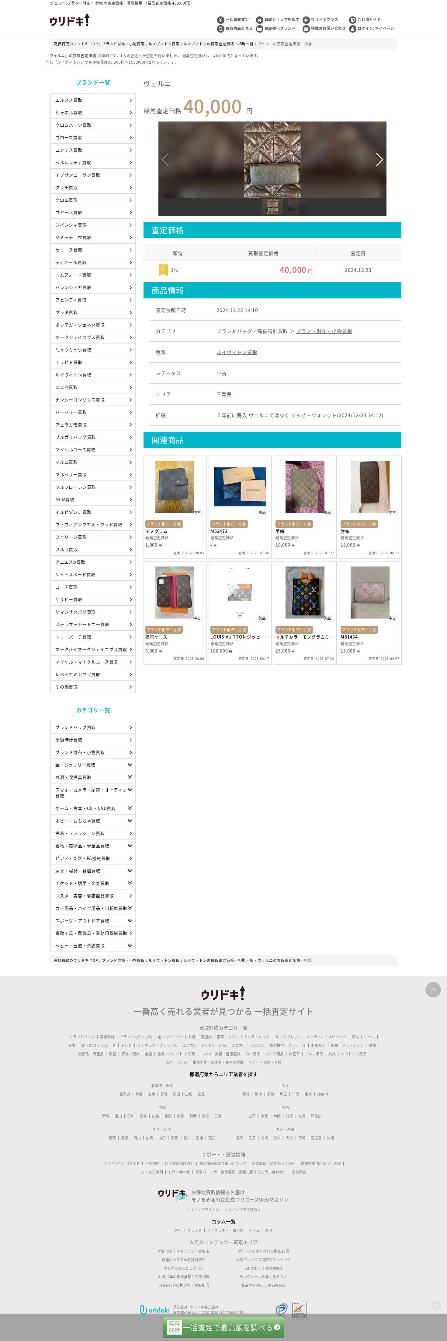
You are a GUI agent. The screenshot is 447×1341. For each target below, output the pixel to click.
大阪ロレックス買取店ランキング (263, 1259)
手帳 (280, 531)
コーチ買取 (66, 587)
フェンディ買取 (71, 300)
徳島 (174, 1138)
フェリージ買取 (71, 537)
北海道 (124, 1094)
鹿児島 (316, 1138)
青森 (139, 1094)
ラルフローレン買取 (75, 487)
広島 (149, 1138)
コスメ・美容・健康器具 (220, 1054)
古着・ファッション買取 (80, 833)
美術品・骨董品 (91, 1054)
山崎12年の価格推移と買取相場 (184, 1276)
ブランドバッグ (82, 1037)
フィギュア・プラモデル (157, 1045)
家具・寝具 (130, 1054)
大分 (289, 1138)
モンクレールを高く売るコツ (263, 1276)
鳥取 (112, 1138)
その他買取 (66, 687)
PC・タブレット (288, 1037)
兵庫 (289, 1116)
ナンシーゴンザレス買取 (80, 399)
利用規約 (152, 1163)
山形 (188, 1094)
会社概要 (299, 1172)
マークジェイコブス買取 (80, 337)
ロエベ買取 (66, 387)
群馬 (271, 1094)
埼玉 (283, 1094)
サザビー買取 (68, 599)
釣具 (332, 1054)
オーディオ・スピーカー (326, 1037)
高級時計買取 (68, 740)
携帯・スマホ (228, 1037)
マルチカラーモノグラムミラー (304, 637)
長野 (168, 1116)
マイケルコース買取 (75, 449)
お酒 (192, 1037)
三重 (218, 1116)
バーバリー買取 (71, 412)
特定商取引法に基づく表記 (274, 1163)
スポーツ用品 (176, 1062)
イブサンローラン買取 (77, 175)
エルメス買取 (68, 100)
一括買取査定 (237, 19)
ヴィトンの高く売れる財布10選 (263, 1251)
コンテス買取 (68, 150)
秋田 (176, 1094)
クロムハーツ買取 (73, 125)
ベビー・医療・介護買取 (80, 945)
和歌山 (316, 1116)
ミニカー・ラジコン (247, 1045)
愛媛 (199, 1138)
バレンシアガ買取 (73, 287)
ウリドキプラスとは (202, 1210)
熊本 (277, 1138)
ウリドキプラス (324, 19)
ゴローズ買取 (68, 137)
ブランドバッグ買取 (75, 727)
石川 (130, 1116)
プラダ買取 (66, 312)
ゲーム (369, 1037)
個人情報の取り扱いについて (223, 1163)
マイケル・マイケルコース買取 (86, 662)
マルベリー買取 (71, 474)
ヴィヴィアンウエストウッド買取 (89, 524)
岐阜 (180, 1116)
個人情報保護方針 (179, 1163)
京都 (264, 1116)
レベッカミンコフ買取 (77, 674)
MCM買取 (64, 499)
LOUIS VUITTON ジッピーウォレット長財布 (239, 637)
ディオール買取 (71, 262)
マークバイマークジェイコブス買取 (91, 649)
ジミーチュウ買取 (73, 237)
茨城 (246, 1094)
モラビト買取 (68, 362)
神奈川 (322, 1094)
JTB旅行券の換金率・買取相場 (184, 1285)
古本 (71, 1045)
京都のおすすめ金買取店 (263, 1268)
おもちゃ (318, 1045)
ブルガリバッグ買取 (75, 437)
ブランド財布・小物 (136, 1037)
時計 (178, 1230)
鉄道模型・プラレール (287, 1045)
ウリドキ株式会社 (204, 1307)
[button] (379, 159)
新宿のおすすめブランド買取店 (183, 1251)
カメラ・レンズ (256, 1037)
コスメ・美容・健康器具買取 (84, 895)
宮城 (164, 1094)
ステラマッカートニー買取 (82, 624)
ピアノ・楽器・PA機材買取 (82, 858)
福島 (201, 1094)
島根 (124, 1138)
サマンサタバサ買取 (75, 612)
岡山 (137, 1138)
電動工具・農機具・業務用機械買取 (91, 933)
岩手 (151, 1094)
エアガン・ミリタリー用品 (204, 1045)
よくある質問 (152, 1172)
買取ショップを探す (282, 19)
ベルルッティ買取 (73, 162)
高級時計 (107, 1037)
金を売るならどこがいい (184, 1268)
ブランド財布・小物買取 (80, 752)
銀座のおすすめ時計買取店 (184, 1259)
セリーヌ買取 (68, 250)
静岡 (193, 1116)
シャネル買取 (68, 112)
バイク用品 (274, 1054)
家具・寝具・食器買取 (77, 871)
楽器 (112, 1054)
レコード (108, 1045)
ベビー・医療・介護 (265, 1062)
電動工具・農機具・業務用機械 (218, 1062)
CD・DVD (88, 1045)
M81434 (349, 637)
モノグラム (156, 531)
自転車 (294, 1054)
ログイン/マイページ (376, 28)
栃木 (258, 1094)
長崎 (264, 1138)
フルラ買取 (66, 549)
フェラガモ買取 (71, 424)
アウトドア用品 (353, 1054)
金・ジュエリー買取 (75, 765)
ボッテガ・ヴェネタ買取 (80, 325)
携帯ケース (156, 637)
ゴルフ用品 (314, 1054)
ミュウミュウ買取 (73, 350)
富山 (118, 1116)
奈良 (302, 1116)
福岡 (239, 1138)
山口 (162, 1138)
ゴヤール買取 (68, 212)
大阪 (277, 1116)
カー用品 (253, 1054)
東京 (308, 1094)
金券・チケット (170, 1054)
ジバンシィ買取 (71, 225)
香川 (187, 1138)
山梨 (155, 1116)
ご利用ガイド (369, 19)
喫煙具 (206, 1037)
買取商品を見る (239, 28)
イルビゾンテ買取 (73, 512)
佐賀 (252, 1138)
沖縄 (330, 1138)
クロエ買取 (66, 200)
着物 (372, 1045)
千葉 (296, 1094)
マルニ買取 (66, 462)
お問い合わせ (179, 1172)
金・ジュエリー (170, 1037)
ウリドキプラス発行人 (242, 1210)
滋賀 (252, 1116)
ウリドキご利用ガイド (121, 1163)
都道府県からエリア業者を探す (223, 1074)
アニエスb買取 (70, 562)
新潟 (105, 1116)
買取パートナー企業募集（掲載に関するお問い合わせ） (240, 1172)
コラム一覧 (223, 1221)
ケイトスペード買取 (75, 574)
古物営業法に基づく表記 (321, 1163)
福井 (143, 1116)
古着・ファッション (347, 1045)
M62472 (219, 531)
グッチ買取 (66, 187)
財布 (345, 531)
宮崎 (302, 1138)
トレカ (126, 1045)
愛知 (205, 1116)
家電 (355, 1037)
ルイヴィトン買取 (73, 374)
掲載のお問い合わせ (328, 28)
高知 (212, 1138)
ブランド (194, 1230)
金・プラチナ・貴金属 (225, 1230)
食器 (148, 1054)
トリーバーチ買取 (73, 637)
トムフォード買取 (73, 275)
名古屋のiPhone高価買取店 (263, 1285)
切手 (191, 1054)
